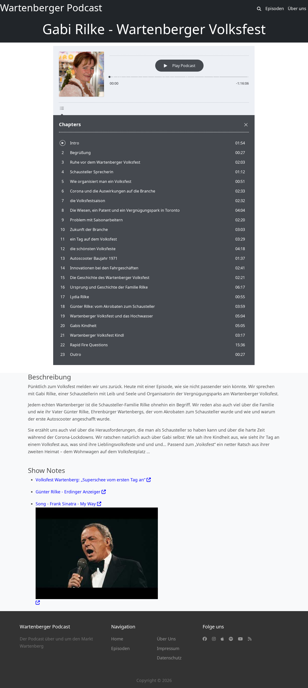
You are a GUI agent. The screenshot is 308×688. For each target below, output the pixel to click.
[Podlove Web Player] (154, 205)
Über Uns (166, 639)
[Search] (259, 9)
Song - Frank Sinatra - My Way (66, 504)
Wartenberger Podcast (51, 7)
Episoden (274, 8)
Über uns (297, 8)
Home (117, 639)
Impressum (168, 648)
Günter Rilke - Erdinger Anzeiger (68, 492)
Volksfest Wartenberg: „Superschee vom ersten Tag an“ (90, 480)
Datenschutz (169, 658)
